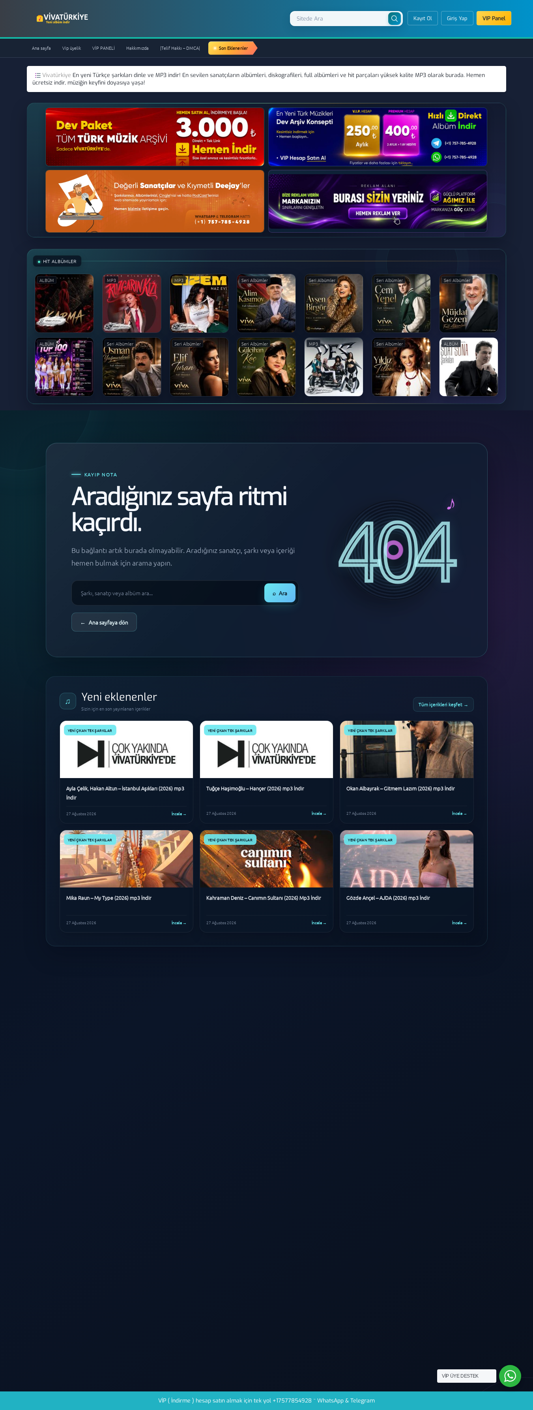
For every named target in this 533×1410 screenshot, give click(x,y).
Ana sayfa (41, 48)
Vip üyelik (71, 48)
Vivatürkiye (57, 75)
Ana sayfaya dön (104, 622)
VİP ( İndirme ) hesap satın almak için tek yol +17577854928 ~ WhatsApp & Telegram (266, 1400)
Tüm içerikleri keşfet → (443, 704)
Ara (280, 593)
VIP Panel (494, 18)
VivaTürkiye (63, 18)
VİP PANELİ (103, 48)
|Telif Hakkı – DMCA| (180, 48)
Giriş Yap (457, 18)
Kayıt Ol (422, 18)
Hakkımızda (137, 48)
